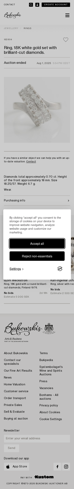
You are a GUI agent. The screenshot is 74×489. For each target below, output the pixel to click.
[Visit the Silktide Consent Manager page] (60, 268)
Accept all (37, 243)
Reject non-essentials (37, 256)
